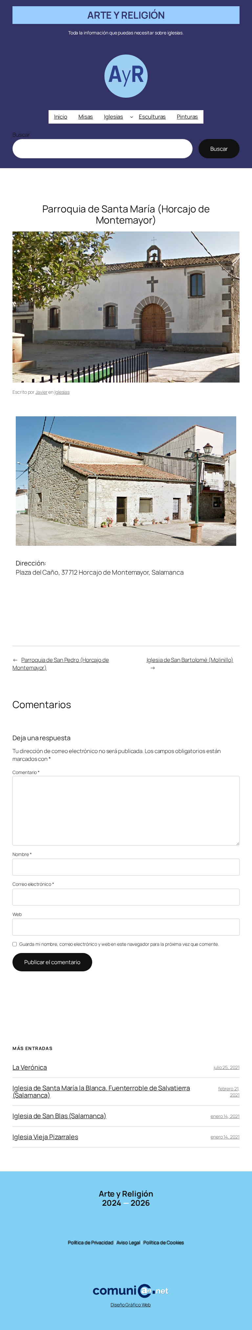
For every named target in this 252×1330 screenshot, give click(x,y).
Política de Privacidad (91, 1242)
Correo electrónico (33, 884)
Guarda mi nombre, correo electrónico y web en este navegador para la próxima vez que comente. (119, 944)
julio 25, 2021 (227, 1067)
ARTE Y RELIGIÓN (126, 15)
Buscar (21, 134)
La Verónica (29, 1067)
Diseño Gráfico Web (131, 1304)
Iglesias (62, 392)
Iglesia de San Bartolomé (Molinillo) (190, 660)
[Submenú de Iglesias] (131, 116)
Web (17, 914)
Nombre (22, 854)
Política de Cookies (163, 1242)
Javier (41, 392)
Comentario (26, 772)
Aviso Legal (128, 1242)
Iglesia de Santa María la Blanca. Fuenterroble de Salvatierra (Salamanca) (101, 1091)
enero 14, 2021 (225, 1116)
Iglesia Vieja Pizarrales (45, 1137)
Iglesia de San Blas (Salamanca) (59, 1116)
